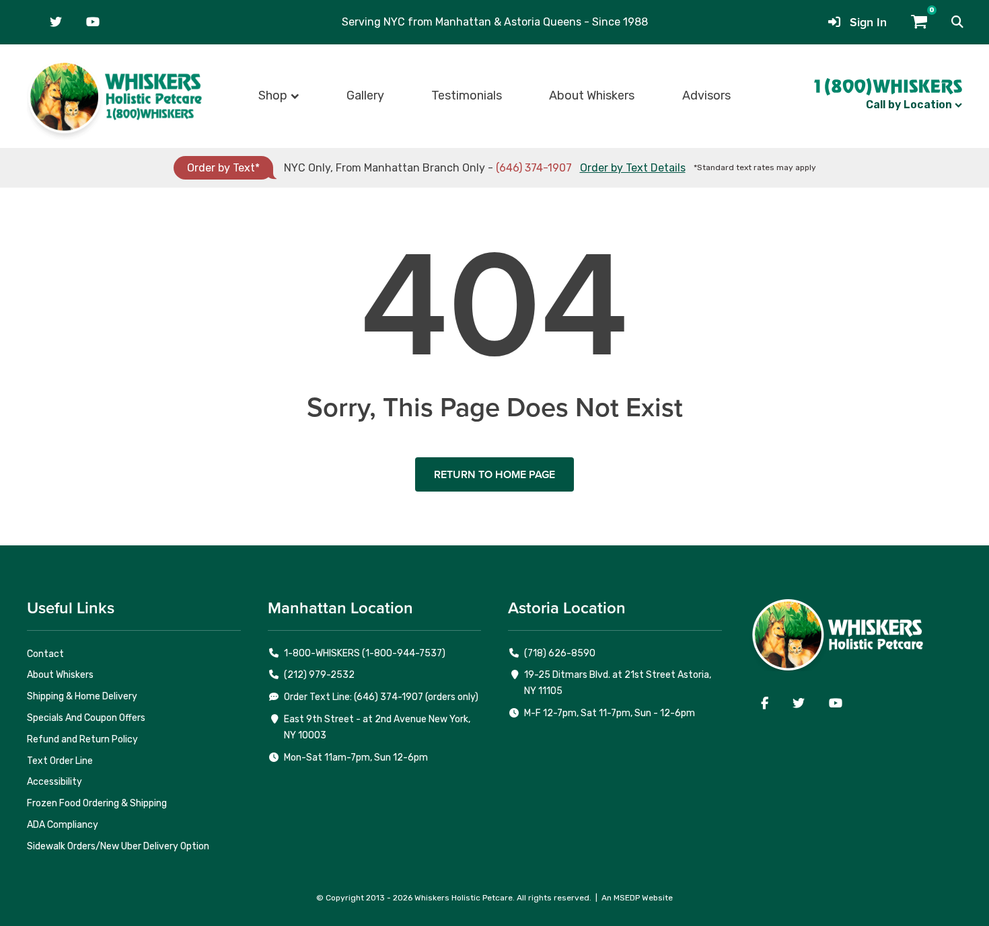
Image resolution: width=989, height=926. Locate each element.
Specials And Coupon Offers (86, 718)
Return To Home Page (494, 474)
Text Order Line (60, 761)
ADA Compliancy (62, 825)
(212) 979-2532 (319, 675)
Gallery (365, 95)
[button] (957, 22)
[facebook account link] (764, 703)
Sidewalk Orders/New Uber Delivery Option (118, 846)
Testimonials (466, 95)
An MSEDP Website (637, 897)
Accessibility (54, 781)
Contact (45, 654)
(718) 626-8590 (559, 653)
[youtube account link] (93, 22)
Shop (272, 95)
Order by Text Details (633, 167)
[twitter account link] (56, 22)
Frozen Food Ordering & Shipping (97, 803)
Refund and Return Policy (82, 739)
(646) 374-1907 (534, 167)
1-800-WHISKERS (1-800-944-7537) (364, 653)
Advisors (706, 95)
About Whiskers (591, 95)
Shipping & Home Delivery (82, 696)
